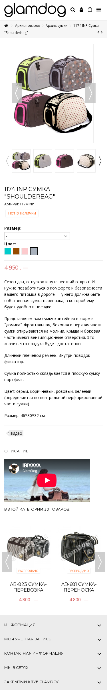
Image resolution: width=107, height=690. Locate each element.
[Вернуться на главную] (6, 25)
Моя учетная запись (27, 639)
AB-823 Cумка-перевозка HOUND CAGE (28, 590)
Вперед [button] (90, 93)
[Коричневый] (16, 251)
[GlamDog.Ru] (35, 10)
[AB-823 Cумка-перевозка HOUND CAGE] (28, 548)
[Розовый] (25, 251)
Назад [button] (17, 93)
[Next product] (102, 32)
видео (16, 433)
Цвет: (10, 243)
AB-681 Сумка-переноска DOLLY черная (78, 590)
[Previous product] (98, 32)
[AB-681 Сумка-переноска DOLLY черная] (78, 548)
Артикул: (11, 204)
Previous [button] (7, 161)
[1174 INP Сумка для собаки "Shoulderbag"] (21, 160)
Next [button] (100, 161)
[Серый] (34, 251)
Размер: (13, 228)
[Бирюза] (8, 251)
